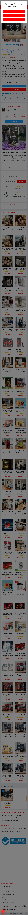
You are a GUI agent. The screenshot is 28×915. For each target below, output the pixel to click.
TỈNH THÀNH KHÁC (14, 19)
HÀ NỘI (14, 15)
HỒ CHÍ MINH (14, 11)
